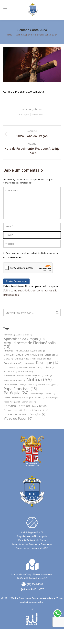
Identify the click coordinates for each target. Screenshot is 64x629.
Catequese (51, 354)
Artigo (9, 350)
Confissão (29, 363)
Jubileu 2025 (10, 371)
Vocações (38, 414)
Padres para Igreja (48, 384)
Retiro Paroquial (12, 402)
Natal (48, 375)
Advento (9, 334)
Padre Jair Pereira (28, 385)
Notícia (39, 379)
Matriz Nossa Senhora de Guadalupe (23, 375)
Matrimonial (25, 371)
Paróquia (16, 393)
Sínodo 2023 (39, 406)
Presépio (51, 397)
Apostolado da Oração (24, 339)
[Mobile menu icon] (5, 10)
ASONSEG (22, 350)
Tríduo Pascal (10, 414)
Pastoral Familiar (12, 398)
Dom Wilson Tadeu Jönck (31, 367)
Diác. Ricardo (11, 367)
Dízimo (49, 367)
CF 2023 (8, 359)
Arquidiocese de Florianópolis (30, 344)
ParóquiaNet (36, 394)
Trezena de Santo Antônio (36, 410)
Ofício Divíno (10, 385)
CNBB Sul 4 (44, 358)
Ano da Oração (24, 335)
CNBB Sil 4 (29, 359)
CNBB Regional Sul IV (32, 532)
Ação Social (38, 350)
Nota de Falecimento (14, 380)
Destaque (48, 363)
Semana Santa (38, 114)
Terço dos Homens (13, 410)
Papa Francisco (20, 388)
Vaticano (24, 414)
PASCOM (50, 394)
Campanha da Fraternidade (23, 354)
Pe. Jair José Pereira (33, 397)
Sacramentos (29, 402)
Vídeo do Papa (18, 418)
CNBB (18, 358)
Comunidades (13, 363)
